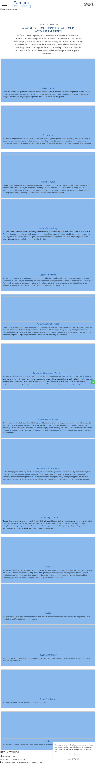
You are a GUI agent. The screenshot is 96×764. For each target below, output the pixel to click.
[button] (85, 4)
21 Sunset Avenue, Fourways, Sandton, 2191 (22, 762)
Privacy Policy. (74, 754)
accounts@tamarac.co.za (13, 759)
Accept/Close (73, 759)
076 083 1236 (8, 756)
